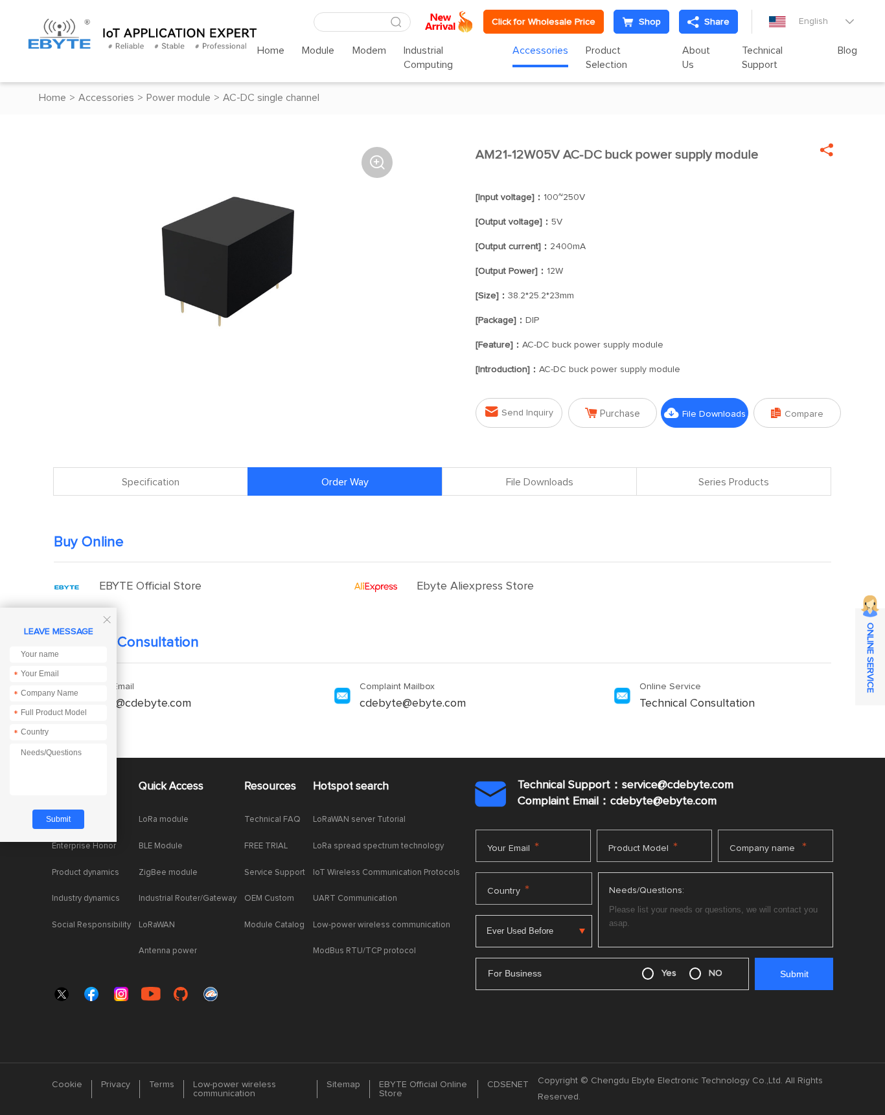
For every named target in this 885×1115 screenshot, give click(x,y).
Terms (161, 1084)
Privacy (115, 1084)
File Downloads (705, 413)
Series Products (733, 482)
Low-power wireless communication (381, 925)
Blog (847, 50)
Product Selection (606, 57)
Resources (270, 786)
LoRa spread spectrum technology (378, 846)
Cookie (67, 1084)
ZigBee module (168, 872)
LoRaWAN (157, 925)
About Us (696, 57)
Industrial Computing (428, 57)
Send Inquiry (519, 411)
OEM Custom (269, 898)
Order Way (345, 482)
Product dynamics (85, 872)
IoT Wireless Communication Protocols (386, 872)
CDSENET (508, 1084)
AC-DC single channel (271, 98)
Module (318, 50)
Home (270, 50)
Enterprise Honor (84, 846)
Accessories (540, 50)
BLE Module (161, 846)
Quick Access (171, 786)
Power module (178, 98)
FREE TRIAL (266, 846)
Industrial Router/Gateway (187, 898)
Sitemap (343, 1084)
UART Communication (355, 898)
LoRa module (164, 819)
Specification (150, 482)
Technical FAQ (272, 819)
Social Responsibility (91, 925)
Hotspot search (351, 786)
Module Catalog (274, 925)
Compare (797, 413)
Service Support (274, 872)
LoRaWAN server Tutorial (359, 819)
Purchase (612, 413)
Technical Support (762, 57)
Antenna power (168, 951)
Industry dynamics (86, 898)
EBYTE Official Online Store (423, 1089)
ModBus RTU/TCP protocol (364, 951)
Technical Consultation (697, 703)
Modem (369, 50)
